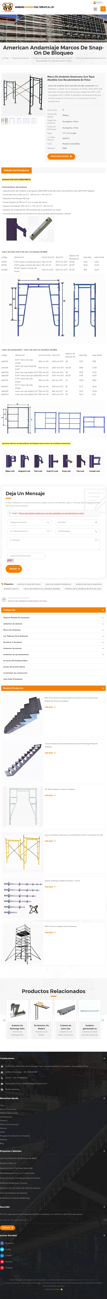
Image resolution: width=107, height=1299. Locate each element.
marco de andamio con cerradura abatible (42, 589)
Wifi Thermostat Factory (53, 1286)
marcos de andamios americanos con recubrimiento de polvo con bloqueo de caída (74, 835)
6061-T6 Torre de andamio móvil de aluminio (61, 926)
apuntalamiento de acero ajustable (16, 1168)
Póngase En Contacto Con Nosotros (15, 1136)
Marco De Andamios (20, 58)
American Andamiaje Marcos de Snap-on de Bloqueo (56, 58)
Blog (2, 1143)
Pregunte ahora (60, 156)
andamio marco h (11, 589)
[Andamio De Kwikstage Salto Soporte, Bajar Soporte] (17, 1010)
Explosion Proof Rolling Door (70, 1283)
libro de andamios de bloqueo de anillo (18, 1158)
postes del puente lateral (14, 667)
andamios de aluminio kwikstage (15, 1198)
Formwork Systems (93, 1283)
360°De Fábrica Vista (8, 1113)
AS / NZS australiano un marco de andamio (60, 789)
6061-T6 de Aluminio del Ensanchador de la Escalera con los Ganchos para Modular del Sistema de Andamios (71, 699)
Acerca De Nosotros (8, 1109)
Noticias (3, 1128)
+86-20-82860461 (20, 1078)
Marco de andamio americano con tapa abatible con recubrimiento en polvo (51, 513)
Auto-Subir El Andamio (12, 679)
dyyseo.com (93, 1280)
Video (2, 1132)
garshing (15, 1089)
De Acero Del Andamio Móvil (15, 661)
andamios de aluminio (12, 624)
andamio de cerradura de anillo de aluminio (20, 1188)
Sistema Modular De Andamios (16, 618)
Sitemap (3, 1140)
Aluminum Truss (49, 1283)
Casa (6, 58)
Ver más (49, 707)
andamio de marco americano (89, 584)
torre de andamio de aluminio (13, 1193)
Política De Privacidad (9, 1124)
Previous (4, 1020)
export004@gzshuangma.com (34, 1084)
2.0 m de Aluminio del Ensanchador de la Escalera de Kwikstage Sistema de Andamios (71, 745)
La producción (6, 1117)
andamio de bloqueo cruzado (14, 1183)
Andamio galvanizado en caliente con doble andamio (90, 1027)
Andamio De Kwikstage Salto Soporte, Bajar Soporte (17, 1027)
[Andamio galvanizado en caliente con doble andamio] (89, 1010)
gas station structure (31, 1283)
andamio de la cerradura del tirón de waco (83, 589)
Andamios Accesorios (12, 648)
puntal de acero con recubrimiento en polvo (20, 1178)
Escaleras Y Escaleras (12, 642)
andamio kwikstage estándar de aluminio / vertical (62, 881)
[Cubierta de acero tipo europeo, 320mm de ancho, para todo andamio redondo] (65, 1010)
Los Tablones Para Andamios (15, 636)
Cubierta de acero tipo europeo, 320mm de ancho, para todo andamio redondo (65, 1027)
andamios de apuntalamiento (16, 655)
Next (102, 1020)
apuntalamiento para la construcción (17, 1173)
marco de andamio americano (57, 443)
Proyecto (3, 1121)
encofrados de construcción (15, 673)
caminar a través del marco (28, 584)
